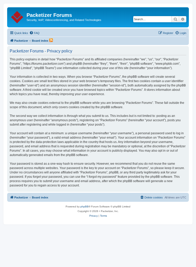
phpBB (84, 206)
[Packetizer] (17, 16)
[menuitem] (34, 33)
